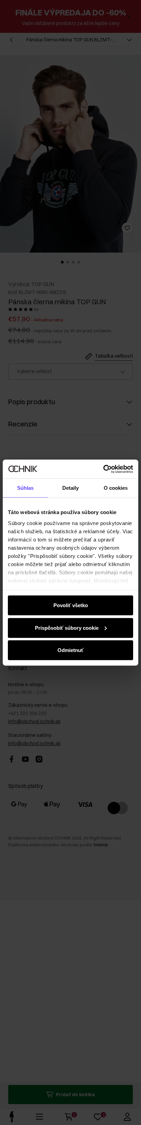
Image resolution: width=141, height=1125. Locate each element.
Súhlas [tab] (25, 488)
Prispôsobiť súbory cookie (67, 627)
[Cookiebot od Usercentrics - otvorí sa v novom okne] (103, 468)
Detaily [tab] (70, 488)
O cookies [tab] (116, 488)
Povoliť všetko (70, 605)
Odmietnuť (70, 650)
